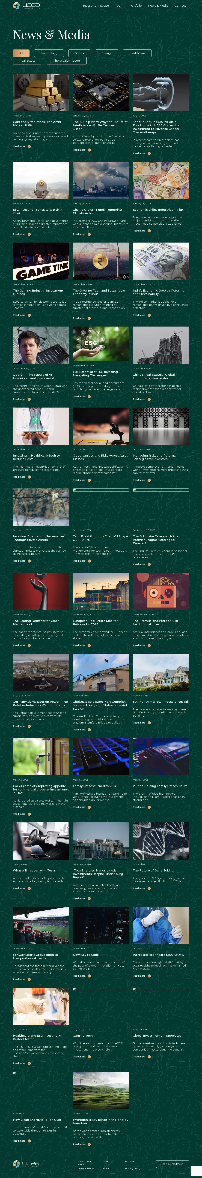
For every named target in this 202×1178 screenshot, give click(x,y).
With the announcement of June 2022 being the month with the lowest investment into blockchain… (98, 1046)
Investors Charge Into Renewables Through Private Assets (39, 538)
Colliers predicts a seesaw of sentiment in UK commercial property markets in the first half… (40, 803)
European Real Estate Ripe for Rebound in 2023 (95, 622)
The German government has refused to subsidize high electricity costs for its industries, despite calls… (39, 716)
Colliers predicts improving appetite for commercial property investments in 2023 (41, 789)
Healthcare (137, 53)
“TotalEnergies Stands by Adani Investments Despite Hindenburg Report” (98, 874)
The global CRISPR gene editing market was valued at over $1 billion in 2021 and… (159, 880)
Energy (107, 53)
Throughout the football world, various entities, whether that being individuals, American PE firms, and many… (39, 969)
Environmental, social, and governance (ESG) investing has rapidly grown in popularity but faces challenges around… (100, 386)
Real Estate (27, 60)
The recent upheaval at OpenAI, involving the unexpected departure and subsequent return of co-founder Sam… (40, 389)
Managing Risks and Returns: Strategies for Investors (154, 457)
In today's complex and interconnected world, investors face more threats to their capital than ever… (160, 470)
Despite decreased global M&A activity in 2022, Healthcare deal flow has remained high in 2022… (160, 965)
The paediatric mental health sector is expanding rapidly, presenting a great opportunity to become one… (38, 635)
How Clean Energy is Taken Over (37, 1120)
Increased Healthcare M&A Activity (158, 955)
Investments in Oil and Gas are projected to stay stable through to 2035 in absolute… (40, 1130)
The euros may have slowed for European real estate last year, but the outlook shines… (100, 635)
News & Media (158, 5)
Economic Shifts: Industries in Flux (158, 209)
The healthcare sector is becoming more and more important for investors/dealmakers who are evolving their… (40, 1051)
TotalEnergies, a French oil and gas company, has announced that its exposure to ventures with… (96, 888)
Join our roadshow (173, 1164)
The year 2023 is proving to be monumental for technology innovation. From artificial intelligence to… (100, 550)
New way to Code (86, 955)
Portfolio (136, 5)
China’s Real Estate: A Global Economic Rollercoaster (154, 376)
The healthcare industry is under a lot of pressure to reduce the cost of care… (39, 468)
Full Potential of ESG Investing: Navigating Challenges (96, 373)
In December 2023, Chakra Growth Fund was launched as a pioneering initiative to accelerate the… (100, 224)
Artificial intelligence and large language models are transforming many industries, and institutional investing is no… (160, 635)
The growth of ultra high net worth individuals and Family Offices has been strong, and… (159, 797)
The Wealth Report (66, 60)
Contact (180, 5)
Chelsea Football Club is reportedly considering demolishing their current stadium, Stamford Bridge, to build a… (98, 719)
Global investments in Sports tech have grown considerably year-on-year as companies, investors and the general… (159, 1046)
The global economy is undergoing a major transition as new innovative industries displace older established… (158, 220)
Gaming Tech (83, 1035)
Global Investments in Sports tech (158, 1035)
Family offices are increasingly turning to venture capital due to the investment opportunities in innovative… (100, 797)
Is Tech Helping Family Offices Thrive (160, 786)
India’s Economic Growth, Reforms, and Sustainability (158, 292)
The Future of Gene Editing (153, 870)
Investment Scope (96, 5)
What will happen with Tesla (34, 870)
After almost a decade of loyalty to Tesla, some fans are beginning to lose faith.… (39, 880)
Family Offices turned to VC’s (94, 786)
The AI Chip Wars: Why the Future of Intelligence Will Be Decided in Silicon (100, 125)
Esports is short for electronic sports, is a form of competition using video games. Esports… (39, 305)
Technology (49, 53)
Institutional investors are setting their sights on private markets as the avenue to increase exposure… (39, 550)
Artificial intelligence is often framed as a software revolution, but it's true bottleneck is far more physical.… (100, 139)
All (21, 53)
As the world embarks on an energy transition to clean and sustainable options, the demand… (96, 1134)
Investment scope (84, 1163)
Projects (129, 1161)
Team (119, 5)
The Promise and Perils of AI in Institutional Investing (155, 622)
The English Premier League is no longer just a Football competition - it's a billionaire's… (160, 554)
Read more (19, 146)
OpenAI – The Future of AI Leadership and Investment (33, 376)
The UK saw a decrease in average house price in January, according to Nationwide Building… (160, 712)
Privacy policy (132, 1168)
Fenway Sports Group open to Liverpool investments (35, 956)
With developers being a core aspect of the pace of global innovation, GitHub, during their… (99, 965)
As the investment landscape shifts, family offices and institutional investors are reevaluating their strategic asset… (100, 470)
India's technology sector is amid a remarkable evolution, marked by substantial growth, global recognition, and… (99, 306)
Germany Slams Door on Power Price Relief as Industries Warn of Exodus (40, 703)
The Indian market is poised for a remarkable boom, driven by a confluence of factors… (160, 305)
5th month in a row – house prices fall (161, 701)
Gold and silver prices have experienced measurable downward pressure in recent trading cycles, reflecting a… (40, 136)
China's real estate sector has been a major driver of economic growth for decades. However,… (157, 389)
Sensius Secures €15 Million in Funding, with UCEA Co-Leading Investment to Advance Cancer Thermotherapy (156, 127)
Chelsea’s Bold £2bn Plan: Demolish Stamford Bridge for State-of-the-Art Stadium (100, 705)
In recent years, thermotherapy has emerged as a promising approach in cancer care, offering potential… (157, 143)
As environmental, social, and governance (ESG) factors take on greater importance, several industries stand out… (40, 224)
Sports (79, 53)
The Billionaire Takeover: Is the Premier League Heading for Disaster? (155, 540)
